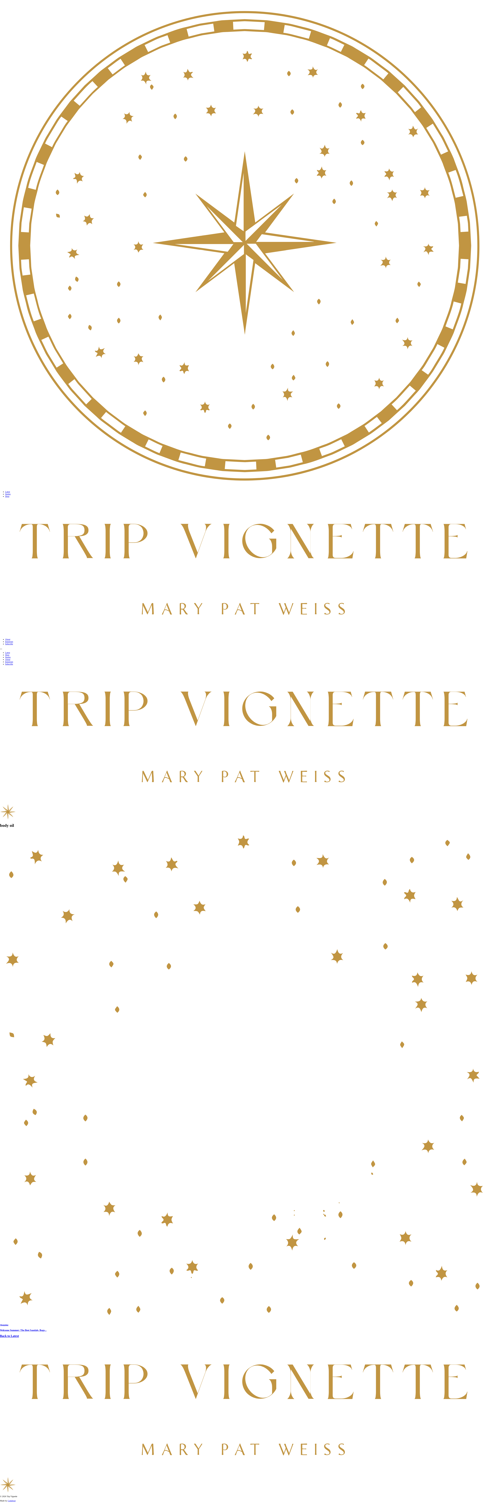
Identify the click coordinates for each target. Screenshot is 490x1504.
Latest (7, 492)
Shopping (4, 1325)
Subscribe (9, 644)
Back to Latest (9, 1336)
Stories (8, 494)
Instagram (9, 642)
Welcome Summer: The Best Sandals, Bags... (23, 1330)
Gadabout (12, 1501)
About (7, 639)
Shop (7, 496)
